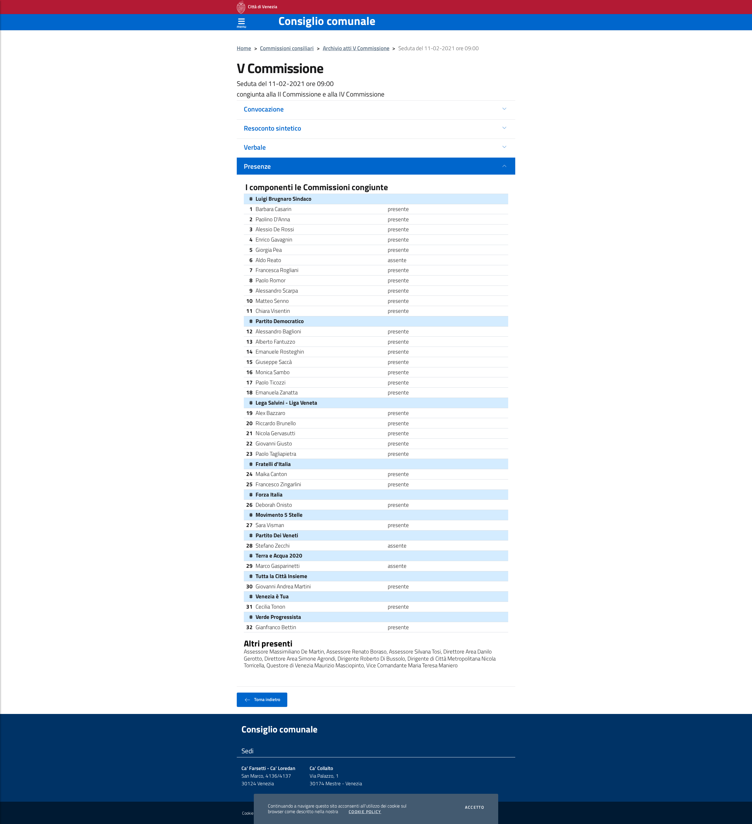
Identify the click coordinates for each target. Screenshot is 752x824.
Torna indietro (266, 699)
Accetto (474, 807)
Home (244, 48)
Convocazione (264, 109)
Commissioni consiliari (287, 48)
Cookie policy (253, 813)
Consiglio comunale (326, 20)
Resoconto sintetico (272, 128)
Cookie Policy (365, 812)
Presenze (257, 166)
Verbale (255, 147)
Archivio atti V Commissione (356, 48)
